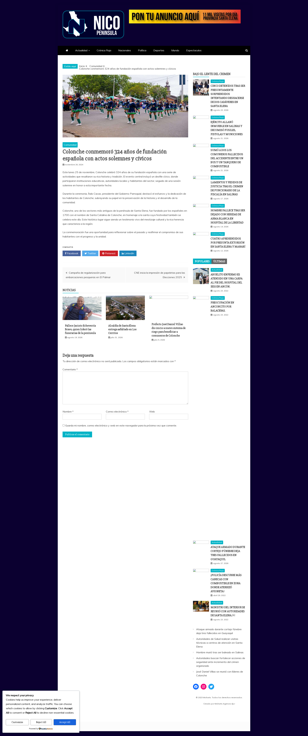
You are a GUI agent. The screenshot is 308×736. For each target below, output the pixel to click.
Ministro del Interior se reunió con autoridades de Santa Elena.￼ (228, 611)
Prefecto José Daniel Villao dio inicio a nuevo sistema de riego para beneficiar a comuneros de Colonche (169, 329)
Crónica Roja (104, 50)
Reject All (41, 722)
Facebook (72, 253)
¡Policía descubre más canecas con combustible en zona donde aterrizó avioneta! (226, 583)
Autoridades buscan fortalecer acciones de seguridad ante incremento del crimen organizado (220, 661)
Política (142, 50)
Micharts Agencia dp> (225, 703)
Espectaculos (193, 50)
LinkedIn (129, 253)
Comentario (70, 369)
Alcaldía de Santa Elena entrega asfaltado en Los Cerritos (122, 329)
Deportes (158, 50)
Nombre (68, 411)
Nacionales (124, 50)
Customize (17, 722)
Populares (202, 261)
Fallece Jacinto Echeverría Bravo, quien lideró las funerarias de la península (80, 329)
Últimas (219, 261)
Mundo (175, 50)
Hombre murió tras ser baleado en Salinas (220, 652)
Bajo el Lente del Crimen (212, 74)
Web (152, 411)
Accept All (64, 722)
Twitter (91, 253)
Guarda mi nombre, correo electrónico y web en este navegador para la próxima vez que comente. (121, 425)
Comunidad (70, 144)
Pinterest (110, 253)
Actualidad (81, 50)
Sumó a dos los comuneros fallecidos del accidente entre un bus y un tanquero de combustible (227, 158)
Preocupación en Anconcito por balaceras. (222, 306)
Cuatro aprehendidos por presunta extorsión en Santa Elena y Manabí (228, 242)
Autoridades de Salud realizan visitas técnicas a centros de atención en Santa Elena (219, 642)
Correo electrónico (117, 411)
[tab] (202, 261)
